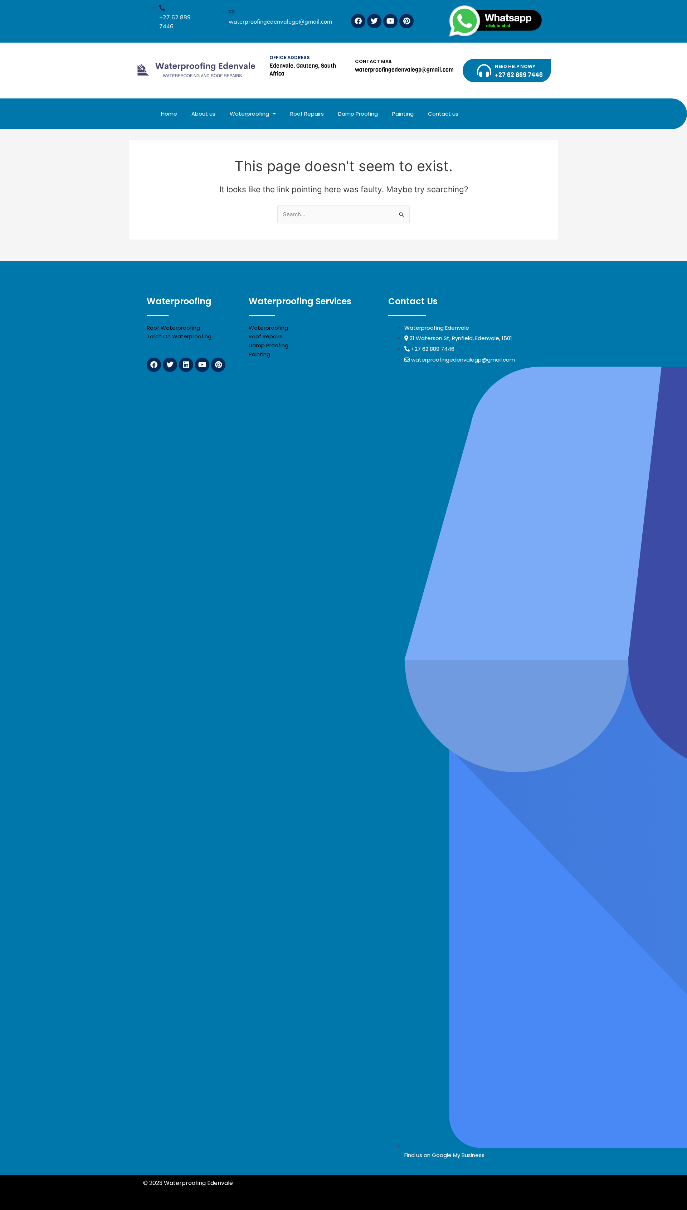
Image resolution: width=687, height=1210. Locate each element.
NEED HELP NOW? (515, 66)
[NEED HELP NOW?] (484, 70)
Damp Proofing (358, 113)
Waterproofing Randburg (246, 1191)
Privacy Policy (253, 1183)
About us (203, 113)
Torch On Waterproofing (179, 336)
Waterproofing (249, 113)
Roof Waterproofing (173, 327)
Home (169, 113)
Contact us (443, 113)
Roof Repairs (307, 113)
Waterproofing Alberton (451, 1191)
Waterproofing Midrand (177, 1191)
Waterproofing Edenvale (381, 1191)
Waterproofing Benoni (314, 1191)
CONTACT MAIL (373, 61)
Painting (403, 113)
